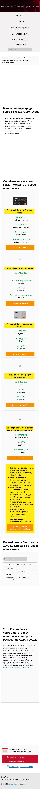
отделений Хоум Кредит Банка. (17, 667)
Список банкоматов (15, 757)
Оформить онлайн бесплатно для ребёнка (20, 527)
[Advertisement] (20, 85)
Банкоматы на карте (15, 761)
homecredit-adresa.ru (16, 784)
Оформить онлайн (20, 247)
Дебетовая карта (20, 33)
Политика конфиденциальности (15, 779)
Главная (20, 15)
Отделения (20, 21)
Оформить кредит (20, 27)
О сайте (4, 777)
